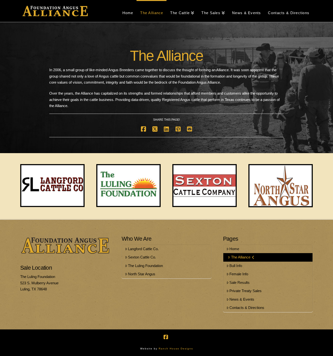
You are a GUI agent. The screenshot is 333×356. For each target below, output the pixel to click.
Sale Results (239, 282)
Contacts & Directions (246, 308)
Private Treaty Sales (245, 291)
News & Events (241, 299)
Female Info (238, 274)
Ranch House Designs (176, 348)
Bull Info (235, 266)
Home (234, 249)
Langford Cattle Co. (143, 249)
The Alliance (240, 257)
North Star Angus (141, 274)
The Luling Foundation (145, 266)
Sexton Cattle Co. (142, 257)
